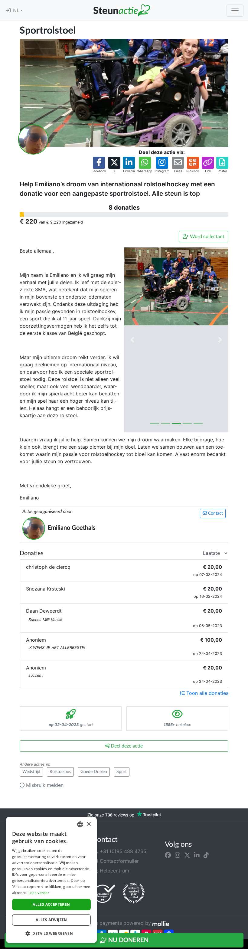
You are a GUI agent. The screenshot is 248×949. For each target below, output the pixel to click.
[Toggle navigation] (235, 11)
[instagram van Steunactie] (177, 855)
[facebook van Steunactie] (168, 855)
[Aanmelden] (8, 11)
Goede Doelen (93, 772)
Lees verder (38, 892)
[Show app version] (244, 945)
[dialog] (51, 880)
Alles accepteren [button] (51, 904)
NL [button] (16, 10)
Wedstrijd (31, 772)
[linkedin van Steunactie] (197, 855)
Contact (215, 513)
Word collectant (206, 236)
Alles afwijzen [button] (51, 919)
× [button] (88, 824)
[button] (99, 165)
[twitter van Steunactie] (187, 855)
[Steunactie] (121, 10)
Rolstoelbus (60, 772)
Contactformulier (118, 861)
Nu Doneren (127, 940)
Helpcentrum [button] (113, 871)
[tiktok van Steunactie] (206, 855)
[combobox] (80, 824)
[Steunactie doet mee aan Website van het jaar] (134, 893)
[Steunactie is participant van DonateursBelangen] (104, 893)
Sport (121, 772)
